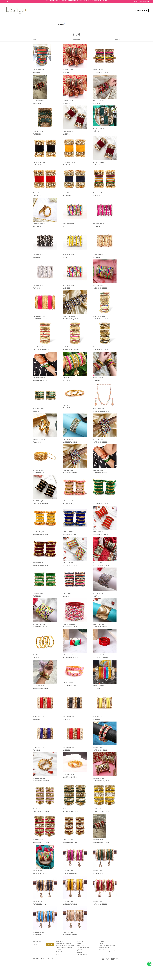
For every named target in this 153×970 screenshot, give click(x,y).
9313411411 (136, 1)
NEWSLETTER (37, 941)
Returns (79, 949)
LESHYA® (39, 959)
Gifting (101, 943)
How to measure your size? (107, 951)
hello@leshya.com (144, 1)
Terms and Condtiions (83, 947)
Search (79, 943)
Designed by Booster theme (48, 959)
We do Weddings (104, 947)
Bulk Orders (102, 949)
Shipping (79, 951)
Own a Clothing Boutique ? (107, 945)
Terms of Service (82, 954)
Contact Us (80, 952)
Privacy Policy (81, 945)
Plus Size (61, 24)
